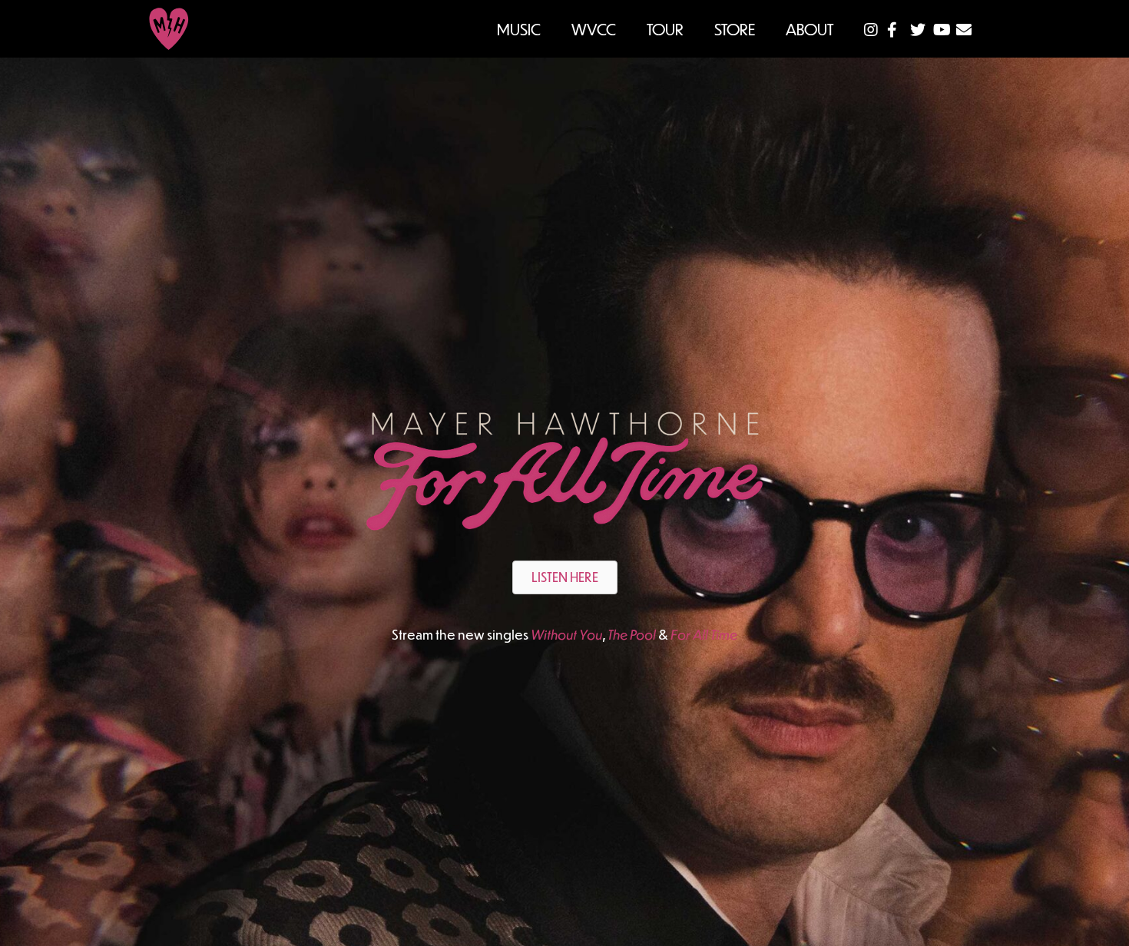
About (809, 28)
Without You (566, 634)
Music (519, 28)
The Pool (632, 634)
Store (734, 28)
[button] (564, 577)
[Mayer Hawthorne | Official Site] (169, 29)
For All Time (703, 634)
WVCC (593, 28)
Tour (665, 28)
